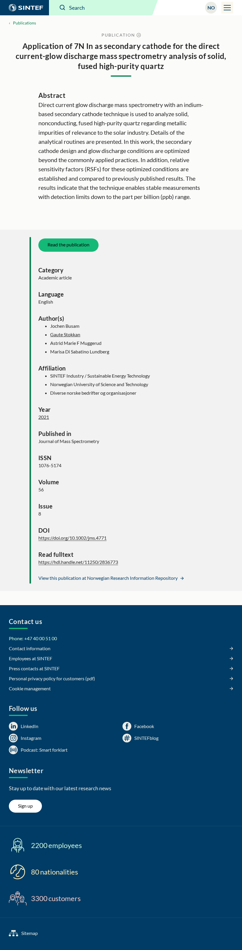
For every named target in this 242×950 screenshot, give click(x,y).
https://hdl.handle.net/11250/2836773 (78, 562)
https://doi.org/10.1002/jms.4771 (72, 538)
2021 (43, 417)
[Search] (62, 7)
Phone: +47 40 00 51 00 (33, 638)
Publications (24, 22)
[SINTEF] (24, 7)
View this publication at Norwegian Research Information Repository (108, 578)
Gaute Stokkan (65, 334)
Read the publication (68, 244)
